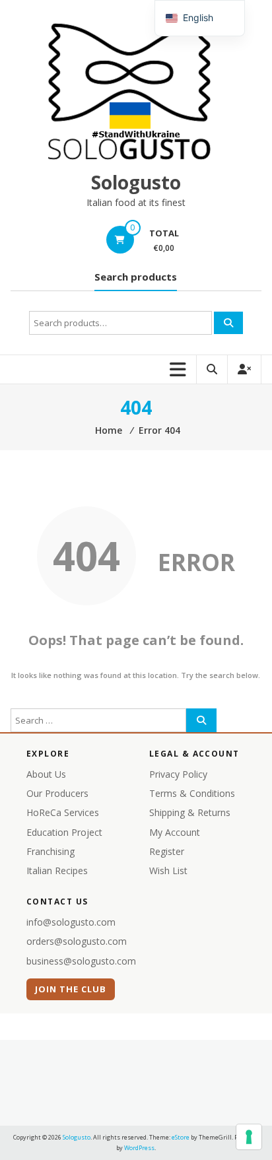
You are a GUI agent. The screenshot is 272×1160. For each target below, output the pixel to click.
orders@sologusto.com (76, 941)
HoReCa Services (62, 812)
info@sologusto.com (71, 922)
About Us (46, 774)
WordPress (139, 1147)
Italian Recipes (57, 870)
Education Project (64, 832)
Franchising (50, 851)
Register (166, 851)
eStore (180, 1137)
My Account (174, 832)
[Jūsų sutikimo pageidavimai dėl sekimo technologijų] (248, 1136)
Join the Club (71, 989)
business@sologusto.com (81, 961)
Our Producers (57, 793)
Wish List (168, 870)
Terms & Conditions (192, 793)
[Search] (228, 323)
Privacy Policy (178, 774)
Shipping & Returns (189, 812)
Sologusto (136, 182)
